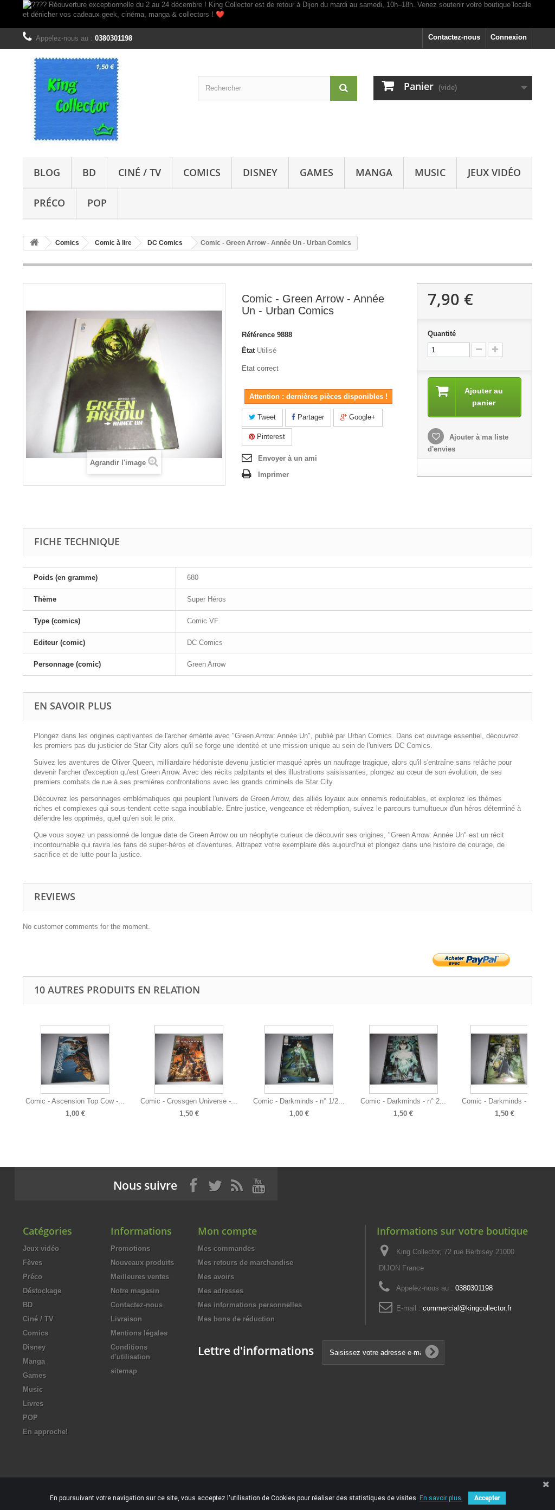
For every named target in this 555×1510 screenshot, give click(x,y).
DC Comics (165, 243)
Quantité (442, 334)
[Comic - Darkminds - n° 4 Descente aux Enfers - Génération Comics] (504, 1059)
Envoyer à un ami (287, 458)
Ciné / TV (139, 172)
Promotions (130, 1248)
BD (89, 172)
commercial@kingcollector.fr (467, 1308)
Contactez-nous (454, 37)
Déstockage (42, 1291)
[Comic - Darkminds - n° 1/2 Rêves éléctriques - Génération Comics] (298, 1059)
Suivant (529, 1063)
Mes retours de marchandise (245, 1263)
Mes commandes (226, 1248)
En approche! (45, 1432)
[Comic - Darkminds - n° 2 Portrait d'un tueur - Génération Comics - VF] (403, 1059)
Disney (260, 172)
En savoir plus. (441, 1498)
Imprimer (273, 474)
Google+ (361, 417)
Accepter (487, 1498)
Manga (374, 172)
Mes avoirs (216, 1277)
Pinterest (270, 437)
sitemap (124, 1371)
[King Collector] (102, 100)
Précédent (25, 1063)
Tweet (265, 417)
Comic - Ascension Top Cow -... (75, 1101)
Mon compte (227, 1230)
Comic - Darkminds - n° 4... (504, 1101)
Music (430, 172)
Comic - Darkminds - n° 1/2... (299, 1101)
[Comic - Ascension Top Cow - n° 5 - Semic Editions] (75, 1059)
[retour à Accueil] (34, 243)
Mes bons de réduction (236, 1319)
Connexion (509, 37)
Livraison (126, 1319)
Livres (33, 1403)
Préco (49, 202)
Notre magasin (135, 1291)
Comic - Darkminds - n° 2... (403, 1101)
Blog (47, 172)
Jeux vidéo (494, 172)
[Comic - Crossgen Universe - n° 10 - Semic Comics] (189, 1059)
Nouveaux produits (142, 1263)
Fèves (32, 1263)
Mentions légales (139, 1333)
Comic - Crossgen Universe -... (188, 1101)
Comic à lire (113, 243)
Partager (309, 417)
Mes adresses (220, 1291)
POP (97, 202)
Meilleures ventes (140, 1277)
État (248, 350)
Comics (202, 172)
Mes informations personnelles (250, 1305)
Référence (258, 335)
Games (316, 172)
